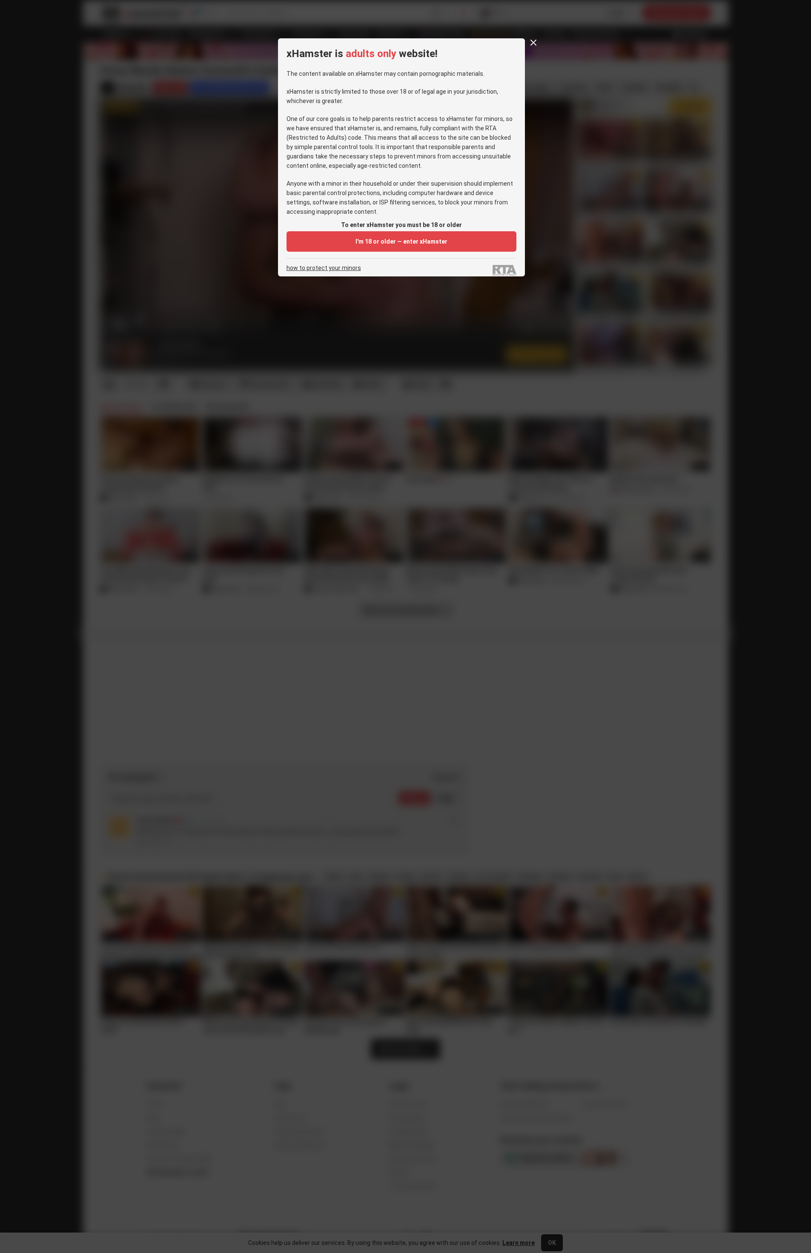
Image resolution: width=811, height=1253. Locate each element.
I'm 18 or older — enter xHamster (401, 241)
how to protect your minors (324, 268)
